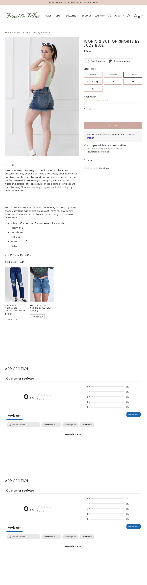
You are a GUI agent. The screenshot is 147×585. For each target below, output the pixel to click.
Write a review (134, 414)
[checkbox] (87, 424)
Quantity (89, 109)
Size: (90, 68)
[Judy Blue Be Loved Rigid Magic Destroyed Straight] (16, 284)
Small (93, 74)
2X (132, 81)
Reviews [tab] (14, 416)
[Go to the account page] (134, 16)
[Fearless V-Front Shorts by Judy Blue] (42, 284)
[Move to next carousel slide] (139, 351)
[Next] (123, 16)
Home (8, 32)
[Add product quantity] (95, 115)
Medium (113, 74)
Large (133, 74)
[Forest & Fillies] (23, 16)
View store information (98, 151)
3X (93, 88)
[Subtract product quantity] (86, 115)
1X (113, 81)
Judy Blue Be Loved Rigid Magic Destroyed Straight (15, 308)
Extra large (93, 81)
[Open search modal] (128, 16)
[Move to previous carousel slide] (133, 351)
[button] (108, 386)
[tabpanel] (73, 444)
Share (90, 160)
